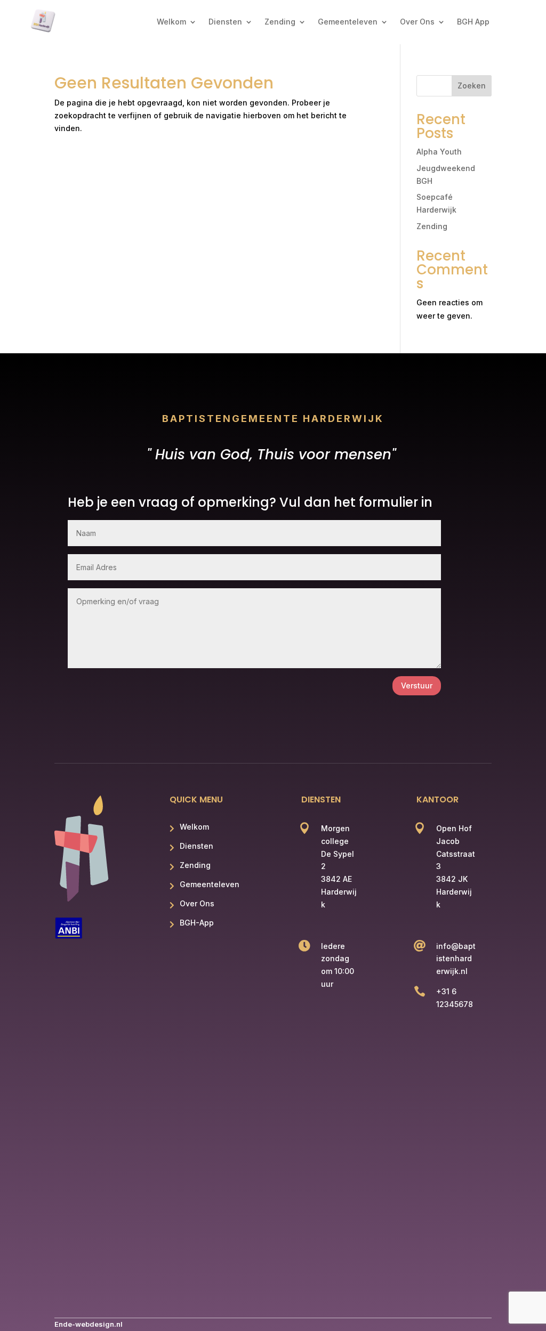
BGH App (473, 22)
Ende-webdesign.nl (88, 1324)
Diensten (225, 22)
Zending (279, 22)
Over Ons (417, 22)
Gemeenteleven (348, 22)
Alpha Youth (439, 151)
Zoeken (471, 85)
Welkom (171, 22)
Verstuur (416, 685)
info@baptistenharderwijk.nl (456, 959)
